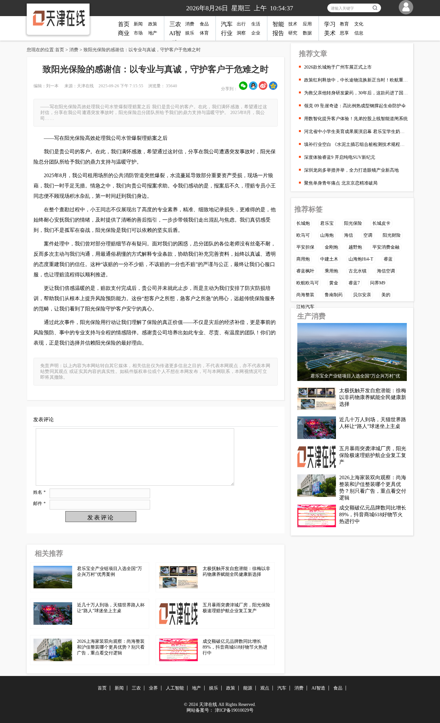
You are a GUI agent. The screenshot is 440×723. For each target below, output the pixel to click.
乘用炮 (331, 271)
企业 (255, 33)
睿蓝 (388, 259)
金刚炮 (331, 247)
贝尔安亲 (362, 294)
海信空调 (386, 271)
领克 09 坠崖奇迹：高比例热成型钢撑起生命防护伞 (355, 105)
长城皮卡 (381, 223)
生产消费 (311, 316)
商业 (123, 33)
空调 (367, 235)
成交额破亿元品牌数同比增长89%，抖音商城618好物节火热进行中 (235, 647)
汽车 (227, 24)
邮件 (39, 503)
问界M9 (377, 283)
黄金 (333, 283)
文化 (358, 24)
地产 (152, 33)
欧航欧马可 (307, 283)
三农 (175, 24)
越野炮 (355, 247)
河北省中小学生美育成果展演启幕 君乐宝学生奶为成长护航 (356, 131)
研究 (292, 33)
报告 (278, 33)
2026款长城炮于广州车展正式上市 (338, 67)
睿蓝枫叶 (305, 271)
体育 (204, 33)
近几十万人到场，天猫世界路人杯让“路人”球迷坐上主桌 (372, 423)
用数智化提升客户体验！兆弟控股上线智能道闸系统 (356, 118)
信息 (358, 33)
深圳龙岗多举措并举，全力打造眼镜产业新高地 (351, 170)
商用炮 (303, 259)
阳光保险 (353, 223)
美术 (330, 33)
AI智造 (318, 688)
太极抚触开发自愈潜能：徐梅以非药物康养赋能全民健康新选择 (372, 397)
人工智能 (175, 688)
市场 (138, 33)
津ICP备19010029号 (234, 710)
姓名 (39, 492)
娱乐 (189, 33)
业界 (153, 688)
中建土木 (329, 259)
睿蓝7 (354, 283)
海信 (348, 235)
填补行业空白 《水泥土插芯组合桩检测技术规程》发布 (356, 144)
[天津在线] (54, 18)
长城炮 (303, 223)
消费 (189, 24)
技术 (292, 24)
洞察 (241, 33)
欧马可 (303, 235)
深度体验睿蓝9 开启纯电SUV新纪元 (339, 157)
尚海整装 (305, 294)
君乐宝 (327, 223)
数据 (307, 33)
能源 (247, 688)
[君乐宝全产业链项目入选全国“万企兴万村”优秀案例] (352, 353)
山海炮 (327, 235)
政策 (152, 24)
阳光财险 (392, 235)
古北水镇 (358, 271)
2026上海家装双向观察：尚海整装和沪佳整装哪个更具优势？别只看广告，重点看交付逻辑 (111, 647)
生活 (255, 24)
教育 (344, 24)
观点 (264, 688)
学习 (330, 24)
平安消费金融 (385, 247)
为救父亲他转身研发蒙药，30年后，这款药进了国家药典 (356, 92)
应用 (307, 24)
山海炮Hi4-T (361, 259)
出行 (241, 24)
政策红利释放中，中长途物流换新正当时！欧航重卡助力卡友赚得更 (356, 80)
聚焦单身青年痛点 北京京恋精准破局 (341, 183)
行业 (227, 33)
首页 (123, 24)
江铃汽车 (305, 306)
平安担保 (305, 247)
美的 (385, 294)
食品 (204, 24)
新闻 (138, 24)
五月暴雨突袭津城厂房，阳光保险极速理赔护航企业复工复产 (372, 455)
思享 (344, 33)
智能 (278, 24)
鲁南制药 (334, 294)
